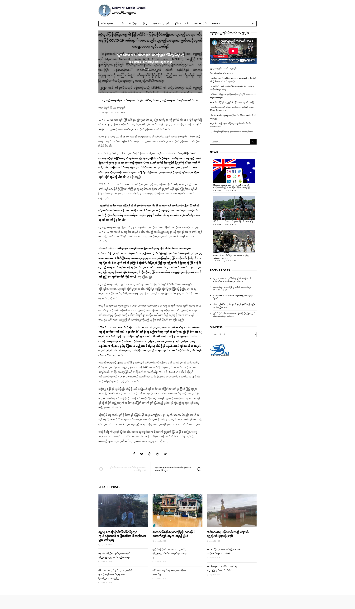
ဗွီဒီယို (145, 23)
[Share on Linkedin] (166, 454)
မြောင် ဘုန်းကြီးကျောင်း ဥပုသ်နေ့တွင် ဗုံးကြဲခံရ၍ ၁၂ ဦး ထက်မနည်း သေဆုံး (234, 306)
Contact (216, 23)
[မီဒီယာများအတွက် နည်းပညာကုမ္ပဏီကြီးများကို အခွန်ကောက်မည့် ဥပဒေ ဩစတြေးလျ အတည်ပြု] (234, 171)
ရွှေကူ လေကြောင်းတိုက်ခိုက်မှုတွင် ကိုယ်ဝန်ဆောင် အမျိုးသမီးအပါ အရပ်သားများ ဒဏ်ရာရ (232, 280)
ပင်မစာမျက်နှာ (107, 23)
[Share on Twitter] (141, 454)
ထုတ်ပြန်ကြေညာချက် (161, 23)
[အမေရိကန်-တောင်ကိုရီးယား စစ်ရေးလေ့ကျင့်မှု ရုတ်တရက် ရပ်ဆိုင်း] (234, 241)
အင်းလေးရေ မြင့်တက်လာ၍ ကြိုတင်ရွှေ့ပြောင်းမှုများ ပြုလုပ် (233, 297)
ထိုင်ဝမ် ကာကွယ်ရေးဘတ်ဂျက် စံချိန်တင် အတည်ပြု (233, 221)
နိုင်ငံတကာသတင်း (182, 23)
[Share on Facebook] (134, 454)
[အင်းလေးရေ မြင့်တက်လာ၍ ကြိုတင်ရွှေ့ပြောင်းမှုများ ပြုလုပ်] (232, 510)
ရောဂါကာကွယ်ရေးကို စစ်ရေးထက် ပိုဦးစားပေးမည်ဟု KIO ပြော (173, 469)
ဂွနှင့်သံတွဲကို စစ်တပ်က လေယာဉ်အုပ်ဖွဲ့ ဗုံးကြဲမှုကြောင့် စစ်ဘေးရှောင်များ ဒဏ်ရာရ (234, 315)
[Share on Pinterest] (158, 454)
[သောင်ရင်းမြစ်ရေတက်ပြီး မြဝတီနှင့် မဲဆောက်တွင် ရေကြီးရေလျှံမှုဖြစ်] (177, 510)
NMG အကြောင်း (200, 23)
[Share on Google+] (150, 454)
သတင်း (121, 23)
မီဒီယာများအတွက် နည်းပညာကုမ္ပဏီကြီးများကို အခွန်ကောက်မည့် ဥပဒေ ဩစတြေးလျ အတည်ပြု (231, 186)
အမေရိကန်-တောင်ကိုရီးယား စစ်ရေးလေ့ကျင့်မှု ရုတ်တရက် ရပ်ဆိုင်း (231, 257)
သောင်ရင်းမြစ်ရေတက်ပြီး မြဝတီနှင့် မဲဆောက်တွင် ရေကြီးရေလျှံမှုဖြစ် (232, 289)
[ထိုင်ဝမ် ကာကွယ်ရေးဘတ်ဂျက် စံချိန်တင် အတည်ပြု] (234, 208)
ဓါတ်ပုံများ (133, 23)
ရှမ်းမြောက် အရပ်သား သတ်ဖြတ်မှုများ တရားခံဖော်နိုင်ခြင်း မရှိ (128, 469)
